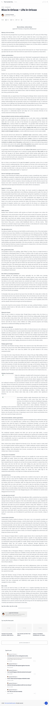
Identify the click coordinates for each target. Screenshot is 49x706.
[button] (43, 2)
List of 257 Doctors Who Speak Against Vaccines (18, 665)
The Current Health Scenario (9, 2)
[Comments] (34, 661)
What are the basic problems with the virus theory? (19, 685)
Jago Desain (32, 703)
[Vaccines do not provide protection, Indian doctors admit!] (9, 628)
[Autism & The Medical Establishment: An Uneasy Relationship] (40, 628)
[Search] (45, 2)
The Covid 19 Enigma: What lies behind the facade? (19, 672)
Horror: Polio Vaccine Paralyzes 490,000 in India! (18, 678)
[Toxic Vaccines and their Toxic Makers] (24, 628)
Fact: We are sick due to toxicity (14, 691)
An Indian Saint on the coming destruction (17, 656)
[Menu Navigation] (2, 2)
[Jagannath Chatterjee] (10, 14)
